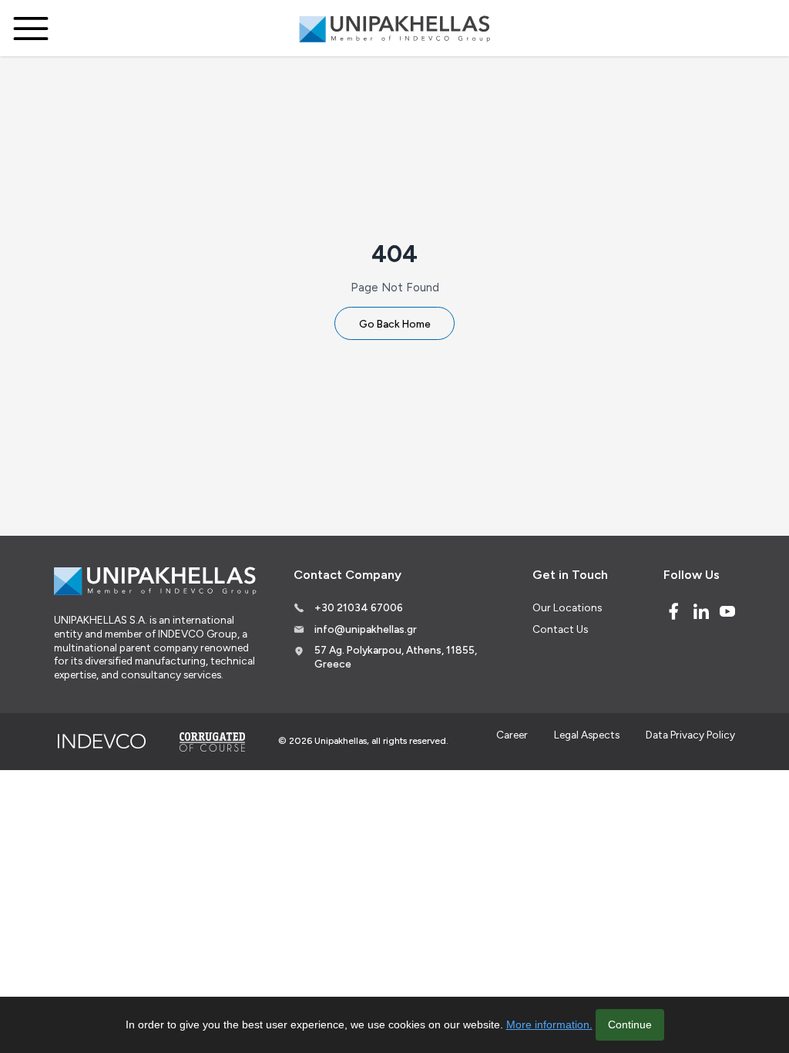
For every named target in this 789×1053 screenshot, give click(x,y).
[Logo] (394, 28)
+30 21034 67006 (358, 607)
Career (512, 734)
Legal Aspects (586, 734)
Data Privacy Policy (690, 734)
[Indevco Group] (101, 741)
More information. (549, 1024)
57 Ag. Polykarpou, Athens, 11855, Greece (395, 657)
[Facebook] (673, 611)
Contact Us (560, 629)
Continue (630, 1024)
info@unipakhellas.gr (365, 629)
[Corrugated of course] (213, 741)
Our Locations (567, 607)
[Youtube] (727, 611)
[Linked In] (701, 611)
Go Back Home (395, 324)
